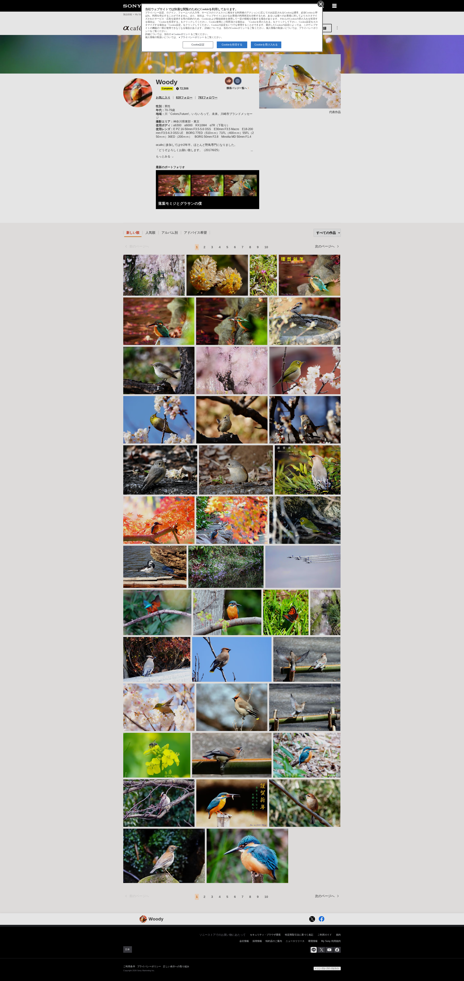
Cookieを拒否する (232, 44)
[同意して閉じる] (320, 4)
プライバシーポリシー (192, 37)
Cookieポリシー (181, 34)
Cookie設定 (197, 44)
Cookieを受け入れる (266, 44)
